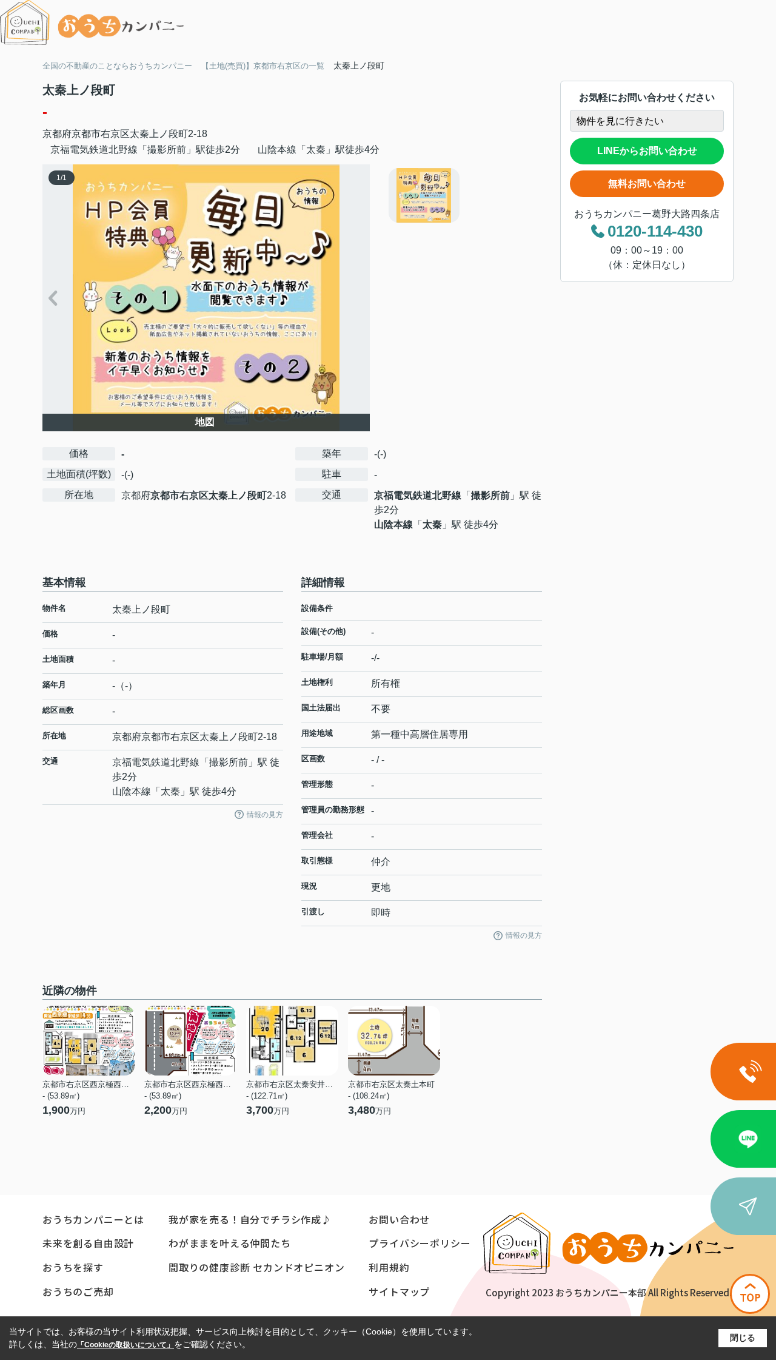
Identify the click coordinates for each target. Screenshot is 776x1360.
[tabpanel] (463, 195)
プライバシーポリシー (419, 1243)
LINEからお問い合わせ (647, 151)
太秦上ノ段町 (159, 134)
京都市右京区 (101, 134)
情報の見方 (265, 814)
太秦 (432, 524)
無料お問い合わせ (647, 183)
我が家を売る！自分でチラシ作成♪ (250, 1219)
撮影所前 (490, 495)
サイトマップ (399, 1291)
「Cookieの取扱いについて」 (125, 1345)
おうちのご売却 (78, 1291)
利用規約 (389, 1267)
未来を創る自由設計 (88, 1243)
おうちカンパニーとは (93, 1219)
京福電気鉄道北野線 (417, 495)
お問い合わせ (399, 1219)
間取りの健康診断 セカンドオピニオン (256, 1267)
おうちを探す (73, 1267)
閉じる (742, 1337)
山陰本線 (393, 524)
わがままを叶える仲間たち (230, 1243)
